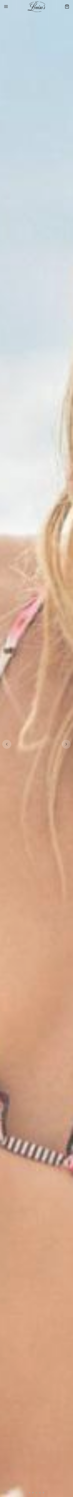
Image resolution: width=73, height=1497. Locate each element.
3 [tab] (36, 1492)
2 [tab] (33, 1492)
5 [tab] (43, 1492)
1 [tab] (29, 1492)
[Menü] (6, 6)
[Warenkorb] (67, 6)
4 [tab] (40, 1492)
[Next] (66, 744)
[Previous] (6, 744)
